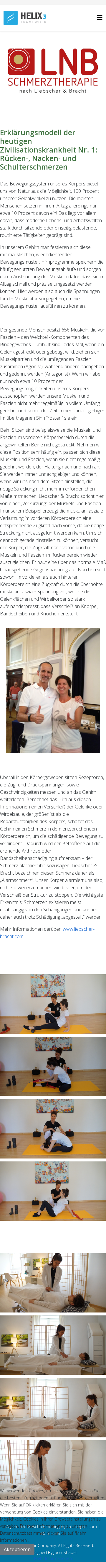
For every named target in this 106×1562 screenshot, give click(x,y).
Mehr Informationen (53, 1558)
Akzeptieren (17, 1549)
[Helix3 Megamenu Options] (99, 17)
